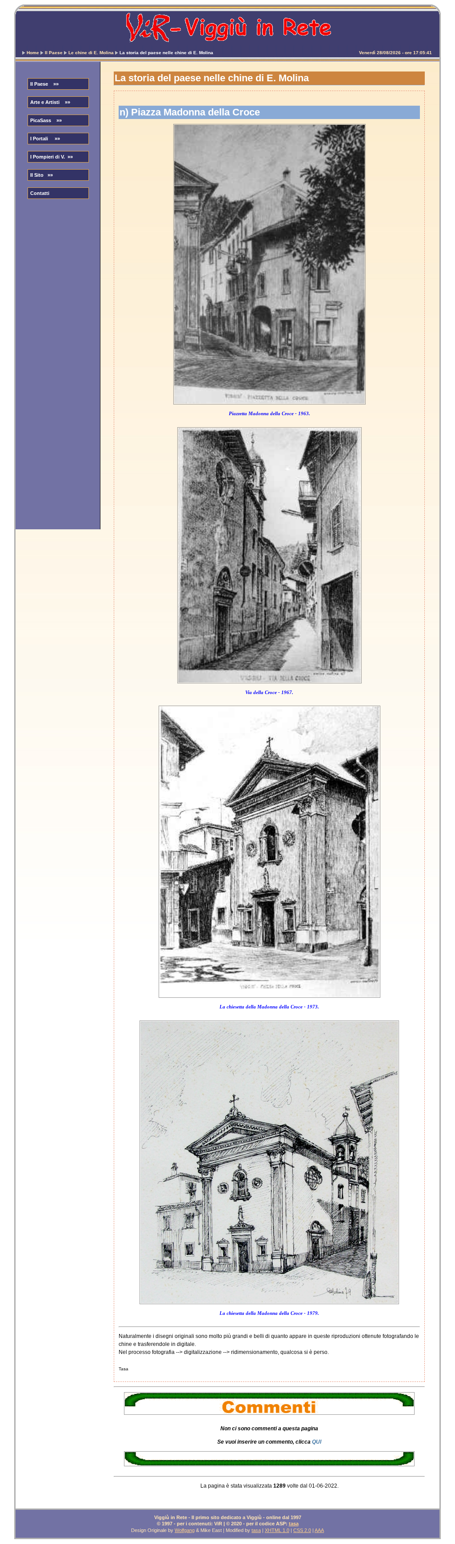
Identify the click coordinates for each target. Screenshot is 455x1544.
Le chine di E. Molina (91, 52)
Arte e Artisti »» (50, 102)
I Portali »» (45, 138)
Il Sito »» (41, 175)
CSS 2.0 (302, 1530)
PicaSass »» (46, 120)
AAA (319, 1530)
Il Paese (54, 52)
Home (33, 52)
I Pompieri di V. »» (51, 156)
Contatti (39, 193)
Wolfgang (185, 1530)
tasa (294, 1523)
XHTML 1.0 (277, 1530)
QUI (316, 1442)
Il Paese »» (44, 84)
